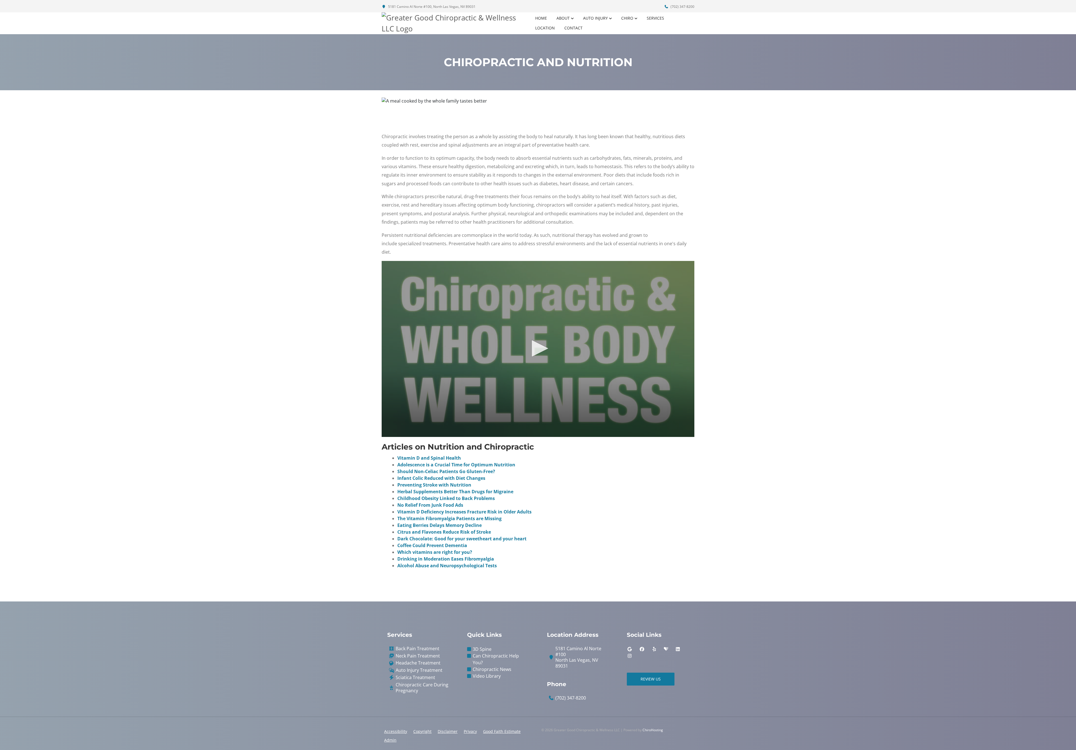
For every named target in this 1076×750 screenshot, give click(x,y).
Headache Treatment (418, 663)
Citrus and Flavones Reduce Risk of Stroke (444, 532)
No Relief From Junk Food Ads (430, 505)
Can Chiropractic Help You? (496, 659)
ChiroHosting (653, 730)
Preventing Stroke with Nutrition (434, 485)
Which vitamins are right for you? (434, 552)
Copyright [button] (422, 731)
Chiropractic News (492, 669)
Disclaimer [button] (448, 731)
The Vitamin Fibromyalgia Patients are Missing (449, 518)
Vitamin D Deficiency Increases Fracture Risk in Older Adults (464, 512)
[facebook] (642, 649)
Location (545, 28)
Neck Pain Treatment (418, 656)
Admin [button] (390, 740)
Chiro (627, 18)
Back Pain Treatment (417, 649)
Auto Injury (595, 18)
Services (655, 18)
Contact (573, 28)
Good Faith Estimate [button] (502, 731)
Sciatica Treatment (415, 677)
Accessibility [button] (395, 731)
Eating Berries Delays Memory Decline (439, 525)
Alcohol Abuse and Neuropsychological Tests (447, 565)
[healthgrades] (666, 649)
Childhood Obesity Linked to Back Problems (446, 498)
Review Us (651, 679)
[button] (538, 348)
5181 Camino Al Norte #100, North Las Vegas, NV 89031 (431, 6)
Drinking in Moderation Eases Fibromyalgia (445, 559)
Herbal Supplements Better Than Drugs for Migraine (455, 492)
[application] (538, 349)
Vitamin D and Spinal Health (429, 458)
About (563, 18)
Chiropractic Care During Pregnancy (422, 688)
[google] (629, 649)
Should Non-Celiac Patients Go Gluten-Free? (446, 471)
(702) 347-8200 (682, 6)
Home (541, 18)
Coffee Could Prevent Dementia (432, 545)
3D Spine (482, 649)
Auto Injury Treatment (419, 670)
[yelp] (654, 649)
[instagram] (629, 655)
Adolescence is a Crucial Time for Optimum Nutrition (456, 465)
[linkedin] (678, 649)
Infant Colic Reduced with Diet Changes (441, 478)
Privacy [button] (470, 731)
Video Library (487, 676)
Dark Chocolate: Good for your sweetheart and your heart (462, 539)
